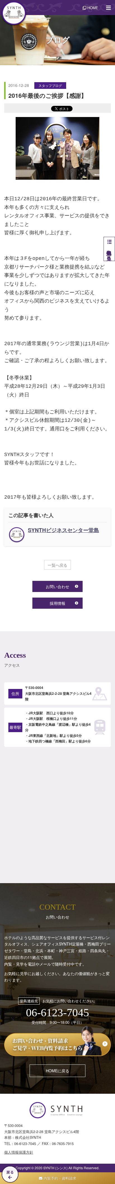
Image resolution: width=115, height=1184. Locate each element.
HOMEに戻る (57, 1070)
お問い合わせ (57, 586)
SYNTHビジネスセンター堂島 (63, 530)
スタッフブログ (50, 85)
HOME (92, 7)
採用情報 (57, 603)
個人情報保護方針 (18, 1152)
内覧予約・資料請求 (59, 1178)
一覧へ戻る (57, 565)
